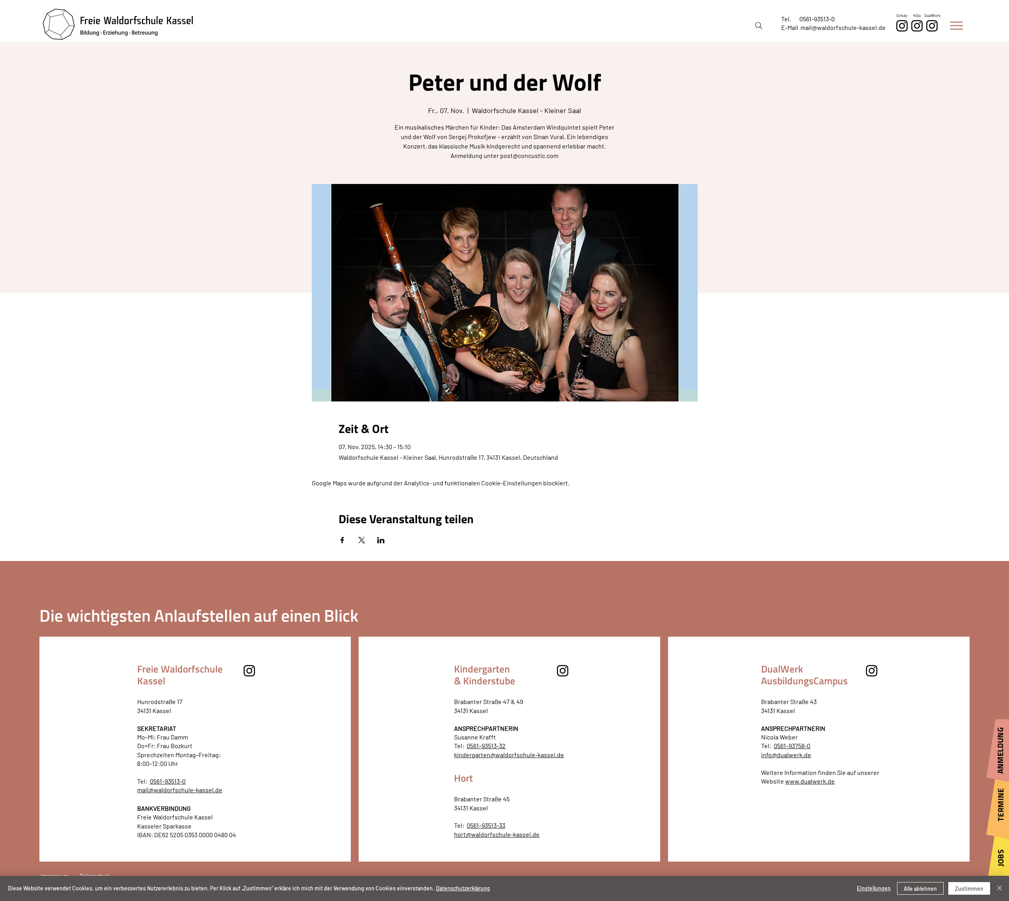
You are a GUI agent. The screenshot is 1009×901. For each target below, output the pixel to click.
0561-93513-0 (817, 18)
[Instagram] (932, 25)
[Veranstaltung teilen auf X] (361, 540)
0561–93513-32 (486, 745)
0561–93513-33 (486, 825)
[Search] (759, 25)
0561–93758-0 (792, 745)
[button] (956, 25)
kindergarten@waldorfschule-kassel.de (509, 754)
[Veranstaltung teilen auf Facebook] (342, 540)
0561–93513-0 (168, 781)
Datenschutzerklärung (463, 888)
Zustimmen (969, 888)
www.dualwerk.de (810, 781)
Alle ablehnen (920, 888)
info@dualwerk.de (786, 754)
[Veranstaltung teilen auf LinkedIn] (381, 540)
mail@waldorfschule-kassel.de (843, 27)
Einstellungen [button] (874, 888)
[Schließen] (999, 888)
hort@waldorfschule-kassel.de (497, 834)
